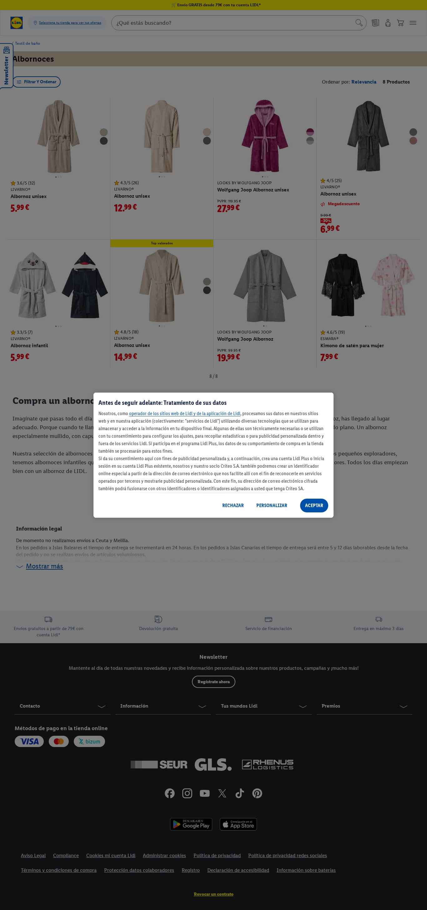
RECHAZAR (233, 505)
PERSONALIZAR (271, 505)
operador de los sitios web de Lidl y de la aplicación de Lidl (184, 413)
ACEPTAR (314, 505)
